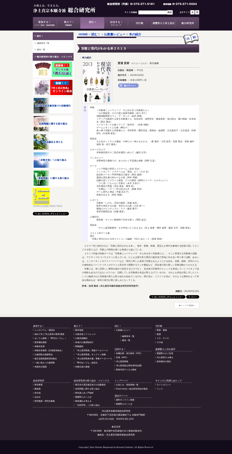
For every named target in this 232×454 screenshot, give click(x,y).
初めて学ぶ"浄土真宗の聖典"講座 (49, 334)
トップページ (121, 380)
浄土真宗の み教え (165, 357)
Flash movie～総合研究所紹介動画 (132, 389)
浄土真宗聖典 (122, 361)
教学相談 (79, 330)
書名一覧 (41, 49)
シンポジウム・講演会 (44, 330)
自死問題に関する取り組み (87, 389)
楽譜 (159, 334)
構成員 (37, 389)
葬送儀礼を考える (83, 401)
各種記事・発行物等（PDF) (128, 353)
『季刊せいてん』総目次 (86, 363)
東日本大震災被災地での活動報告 (90, 385)
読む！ (92, 23)
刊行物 (140, 23)
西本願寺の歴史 (164, 361)
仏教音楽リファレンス (85, 334)
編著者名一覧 (43, 43)
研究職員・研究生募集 (44, 401)
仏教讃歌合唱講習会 (43, 354)
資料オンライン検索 (125, 400)
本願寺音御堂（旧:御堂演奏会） (49, 350)
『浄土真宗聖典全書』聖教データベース (93, 358)
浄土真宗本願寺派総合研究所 (69, 8)
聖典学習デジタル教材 (126, 369)
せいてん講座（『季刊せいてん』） (50, 338)
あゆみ (37, 397)
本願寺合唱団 (40, 367)
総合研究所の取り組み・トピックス (91, 380)
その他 (160, 342)
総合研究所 (187, 23)
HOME (83, 34)
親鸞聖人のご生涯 (165, 353)
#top (186, 305)
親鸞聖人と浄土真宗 (163, 23)
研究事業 (38, 385)
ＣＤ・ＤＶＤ (163, 338)
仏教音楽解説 (81, 338)
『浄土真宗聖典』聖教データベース (91, 350)
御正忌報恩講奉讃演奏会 (45, 358)
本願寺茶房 (39, 346)
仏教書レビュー (115, 34)
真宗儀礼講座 (40, 342)
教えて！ (68, 23)
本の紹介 (135, 34)
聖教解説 (79, 346)
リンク (160, 389)
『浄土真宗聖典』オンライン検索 (90, 354)
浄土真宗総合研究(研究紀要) (129, 365)
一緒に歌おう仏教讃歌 (44, 363)
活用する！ (116, 23)
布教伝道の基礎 (82, 367)
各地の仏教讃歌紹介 (84, 342)
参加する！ (45, 23)
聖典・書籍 (162, 330)
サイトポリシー (164, 385)
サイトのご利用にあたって (168, 380)
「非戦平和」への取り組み (87, 405)
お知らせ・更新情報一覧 (127, 385)
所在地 (37, 393)
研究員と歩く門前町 (84, 393)
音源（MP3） (122, 357)
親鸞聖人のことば (83, 397)
